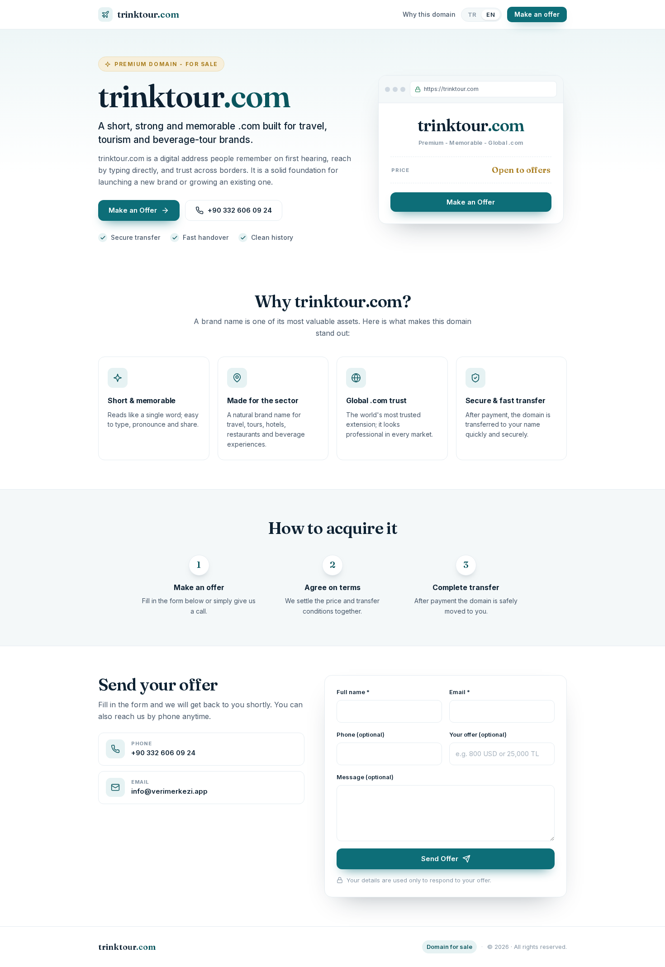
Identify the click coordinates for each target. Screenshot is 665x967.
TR (472, 14)
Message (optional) (365, 777)
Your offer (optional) (478, 734)
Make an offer (537, 14)
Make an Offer (470, 202)
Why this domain (429, 14)
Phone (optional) (361, 734)
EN (490, 14)
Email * (459, 691)
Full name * (353, 691)
